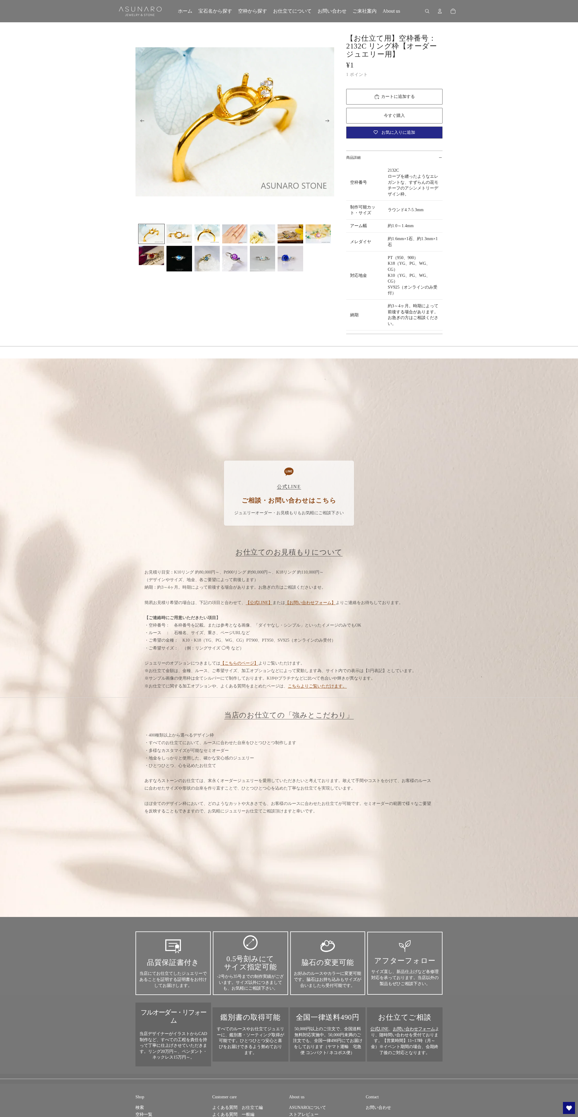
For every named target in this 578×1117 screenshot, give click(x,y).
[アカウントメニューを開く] (439, 11)
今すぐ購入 (394, 115)
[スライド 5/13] (262, 233)
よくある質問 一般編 (233, 1114)
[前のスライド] (140, 121)
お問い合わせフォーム (414, 1029)
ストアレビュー (304, 1114)
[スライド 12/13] (262, 258)
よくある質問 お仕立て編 (237, 1107)
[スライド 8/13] (151, 255)
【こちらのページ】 (239, 663)
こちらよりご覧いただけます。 (317, 686)
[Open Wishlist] (569, 1108)
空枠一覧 (143, 1114)
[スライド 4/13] (234, 233)
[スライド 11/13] (234, 258)
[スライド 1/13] (151, 233)
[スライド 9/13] (179, 258)
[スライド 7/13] (318, 233)
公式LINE (379, 1029)
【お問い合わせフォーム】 (310, 602)
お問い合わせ (378, 1107)
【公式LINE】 (259, 602)
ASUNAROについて (307, 1107)
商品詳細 (353, 157)
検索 (139, 1107)
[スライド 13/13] (290, 258)
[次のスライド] (329, 121)
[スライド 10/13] (207, 258)
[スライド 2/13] (179, 233)
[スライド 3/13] (207, 233)
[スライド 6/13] (290, 233)
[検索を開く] (427, 11)
